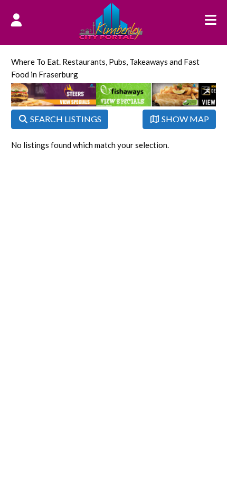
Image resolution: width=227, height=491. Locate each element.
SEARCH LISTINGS (65, 119)
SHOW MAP (184, 119)
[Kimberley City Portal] (111, 36)
